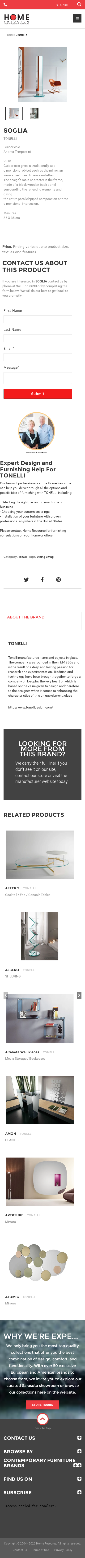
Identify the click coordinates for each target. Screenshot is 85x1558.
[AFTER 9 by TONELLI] (39, 854)
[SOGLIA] (14, 113)
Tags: (32, 557)
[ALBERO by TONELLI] (39, 936)
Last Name (12, 330)
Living (50, 557)
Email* (9, 348)
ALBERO (20, 970)
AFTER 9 (20, 888)
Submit (38, 394)
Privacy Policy (63, 1550)
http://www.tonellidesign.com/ (30, 707)
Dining (41, 557)
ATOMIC (20, 1297)
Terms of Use (40, 1550)
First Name (13, 311)
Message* (11, 367)
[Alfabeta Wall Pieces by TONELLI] (39, 1018)
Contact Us (19, 1438)
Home (11, 35)
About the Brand (26, 617)
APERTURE (22, 1215)
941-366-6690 (26, 286)
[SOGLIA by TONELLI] (42, 74)
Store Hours (42, 1405)
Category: (11, 557)
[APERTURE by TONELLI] (39, 1181)
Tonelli (22, 557)
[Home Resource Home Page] (17, 19)
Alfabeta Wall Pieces (30, 1052)
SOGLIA (15, 130)
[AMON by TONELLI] (39, 1100)
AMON (18, 1133)
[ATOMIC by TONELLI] (39, 1263)
